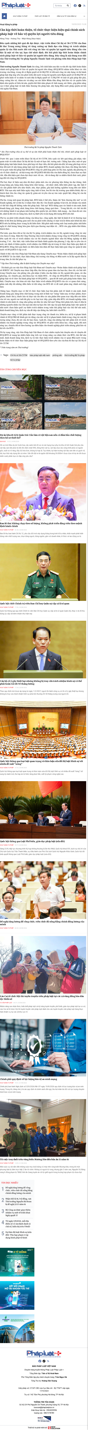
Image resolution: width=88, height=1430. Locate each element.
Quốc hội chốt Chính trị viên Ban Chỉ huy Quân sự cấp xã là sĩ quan (34, 603)
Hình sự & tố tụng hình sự (66, 16)
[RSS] (48, 1361)
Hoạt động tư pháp (20, 16)
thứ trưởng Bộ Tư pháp (75, 355)
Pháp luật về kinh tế (42, 16)
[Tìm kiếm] (67, 5)
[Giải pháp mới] (54, 1427)
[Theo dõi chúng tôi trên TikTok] (80, 5)
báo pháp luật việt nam (40, 355)
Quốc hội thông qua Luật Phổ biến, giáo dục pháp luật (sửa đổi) (32, 841)
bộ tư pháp (15, 360)
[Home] (4, 16)
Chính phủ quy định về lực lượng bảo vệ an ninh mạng (28, 1079)
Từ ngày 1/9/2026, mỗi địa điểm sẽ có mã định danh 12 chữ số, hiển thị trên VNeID (18, 1224)
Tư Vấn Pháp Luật (6, 1003)
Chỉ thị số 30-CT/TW (18, 355)
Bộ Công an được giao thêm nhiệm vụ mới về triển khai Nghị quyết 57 (18, 1213)
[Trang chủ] (44, 1354)
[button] (84, 5)
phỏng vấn (57, 355)
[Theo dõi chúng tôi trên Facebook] (75, 5)
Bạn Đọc (3, 441)
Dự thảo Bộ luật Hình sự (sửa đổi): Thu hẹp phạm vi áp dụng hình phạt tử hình (18, 1235)
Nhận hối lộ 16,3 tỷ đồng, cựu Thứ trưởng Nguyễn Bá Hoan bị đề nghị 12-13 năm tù (18, 1201)
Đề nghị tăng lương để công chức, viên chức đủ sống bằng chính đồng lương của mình (19, 1190)
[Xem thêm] (84, 16)
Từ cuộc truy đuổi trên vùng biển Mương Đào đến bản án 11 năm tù (34, 1159)
